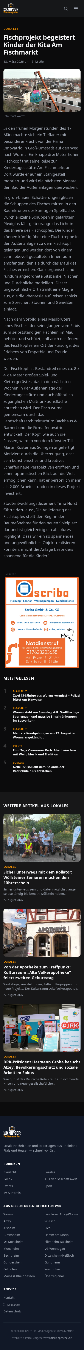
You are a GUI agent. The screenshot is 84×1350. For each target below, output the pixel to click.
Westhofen (52, 1269)
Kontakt (8, 1297)
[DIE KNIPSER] (10, 8)
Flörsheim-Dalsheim (59, 1242)
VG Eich (50, 1221)
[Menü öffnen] (76, 8)
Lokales (11, 29)
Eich (48, 1228)
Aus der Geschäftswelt (61, 1179)
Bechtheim (11, 1255)
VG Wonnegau (55, 1249)
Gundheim (52, 1262)
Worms (8, 1214)
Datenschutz (12, 1311)
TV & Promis (12, 1193)
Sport (48, 1186)
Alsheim (9, 1228)
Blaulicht (9, 1172)
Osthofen (10, 1269)
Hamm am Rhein (57, 1235)
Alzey (7, 1221)
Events (8, 1186)
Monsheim (11, 1249)
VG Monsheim (13, 1242)
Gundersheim (13, 1262)
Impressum (11, 1304)
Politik (7, 1179)
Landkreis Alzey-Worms (61, 1214)
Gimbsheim (11, 1235)
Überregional (54, 1276)
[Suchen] (66, 8)
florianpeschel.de (61, 1338)
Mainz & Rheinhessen (19, 1276)
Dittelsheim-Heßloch (59, 1255)
